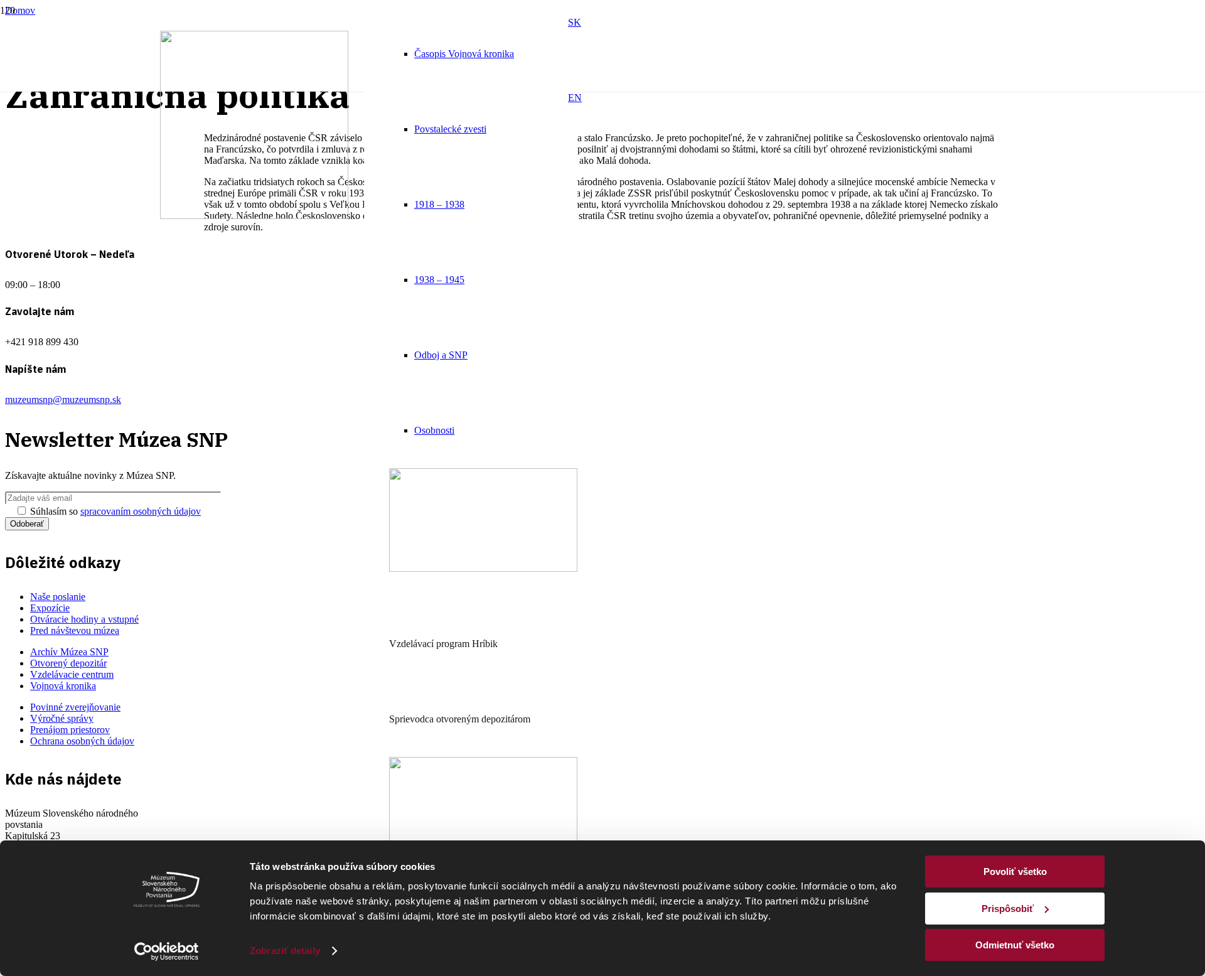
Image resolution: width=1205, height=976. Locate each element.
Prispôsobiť (1008, 908)
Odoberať (27, 523)
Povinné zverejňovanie (75, 707)
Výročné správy (62, 718)
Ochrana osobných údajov (82, 741)
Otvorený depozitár (68, 663)
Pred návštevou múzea (74, 630)
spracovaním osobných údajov (140, 511)
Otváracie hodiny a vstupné (84, 619)
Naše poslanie (57, 596)
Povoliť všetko (1015, 871)
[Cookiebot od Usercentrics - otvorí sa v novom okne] (167, 951)
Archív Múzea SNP (69, 651)
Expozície (50, 608)
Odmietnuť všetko (1014, 945)
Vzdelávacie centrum (72, 674)
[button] (574, 22)
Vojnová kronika (63, 685)
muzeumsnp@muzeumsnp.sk (63, 399)
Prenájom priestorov (70, 729)
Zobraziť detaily (285, 950)
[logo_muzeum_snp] (254, 215)
